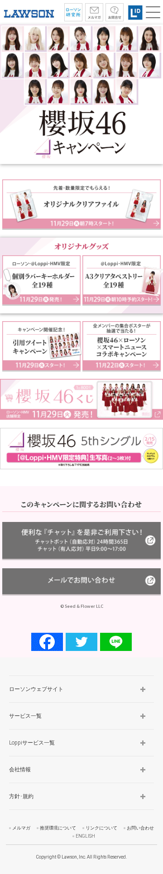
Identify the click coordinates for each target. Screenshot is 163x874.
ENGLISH (85, 836)
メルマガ (21, 827)
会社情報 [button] (20, 769)
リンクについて (101, 827)
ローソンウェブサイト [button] (36, 689)
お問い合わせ (140, 827)
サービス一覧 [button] (25, 716)
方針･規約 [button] (21, 796)
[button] (153, 12)
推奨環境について (58, 827)
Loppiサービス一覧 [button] (32, 743)
